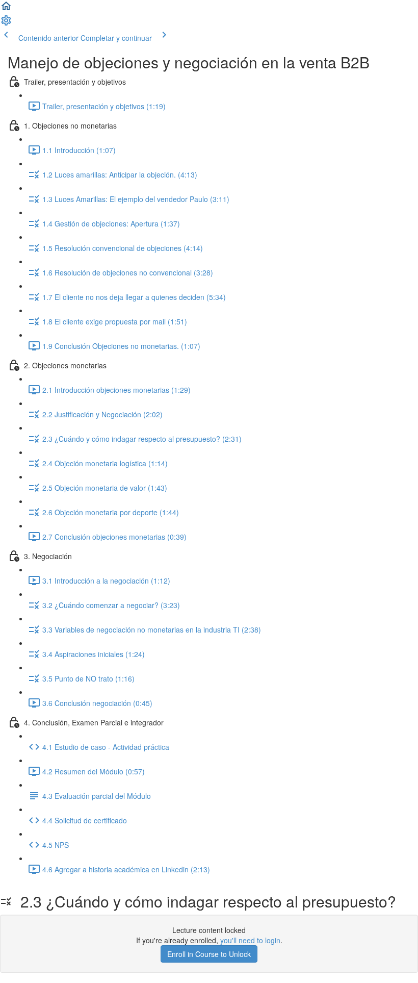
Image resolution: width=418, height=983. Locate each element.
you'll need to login (250, 940)
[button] (6, 9)
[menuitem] (6, 23)
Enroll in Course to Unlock (209, 954)
